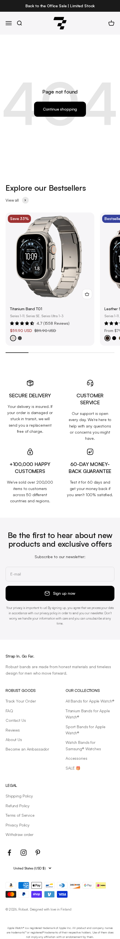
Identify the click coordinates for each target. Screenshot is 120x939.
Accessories (76, 758)
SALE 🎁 (73, 768)
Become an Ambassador (27, 749)
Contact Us (16, 720)
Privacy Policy (18, 825)
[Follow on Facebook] (9, 852)
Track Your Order (21, 701)
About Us (14, 739)
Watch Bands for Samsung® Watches (83, 745)
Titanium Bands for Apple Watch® (88, 713)
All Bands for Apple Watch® (90, 701)
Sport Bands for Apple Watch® (85, 729)
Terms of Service (20, 815)
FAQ (9, 710)
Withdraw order (19, 834)
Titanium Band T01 (26, 308)
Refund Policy (18, 805)
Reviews (13, 730)
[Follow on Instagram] (23, 852)
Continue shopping (60, 109)
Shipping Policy (19, 796)
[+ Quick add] (87, 294)
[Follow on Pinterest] (38, 852)
